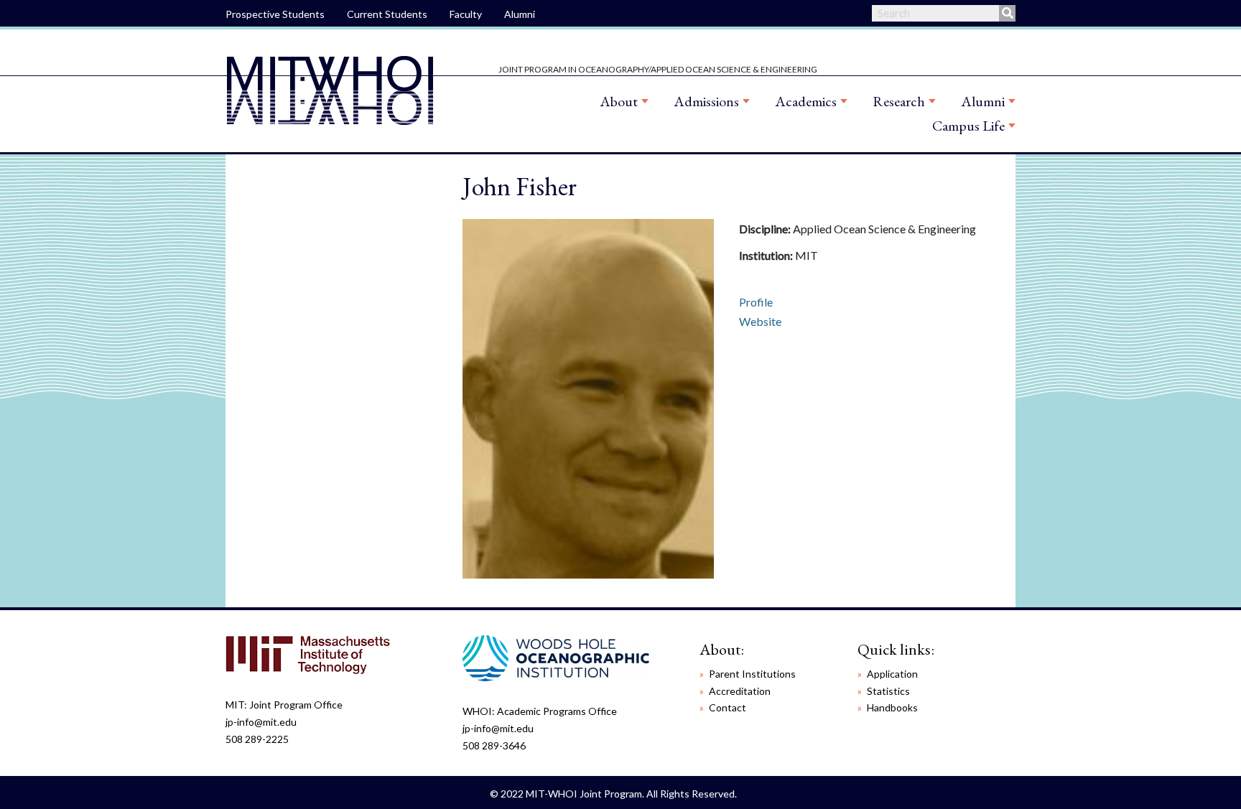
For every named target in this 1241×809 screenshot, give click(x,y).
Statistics (888, 691)
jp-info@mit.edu (261, 722)
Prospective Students (275, 14)
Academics (806, 101)
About (619, 101)
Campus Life (968, 125)
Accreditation (740, 691)
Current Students (387, 14)
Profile (756, 302)
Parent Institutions (752, 674)
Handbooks (892, 707)
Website (760, 321)
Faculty (466, 14)
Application (892, 674)
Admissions (706, 101)
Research (899, 101)
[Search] (1007, 13)
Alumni (519, 14)
